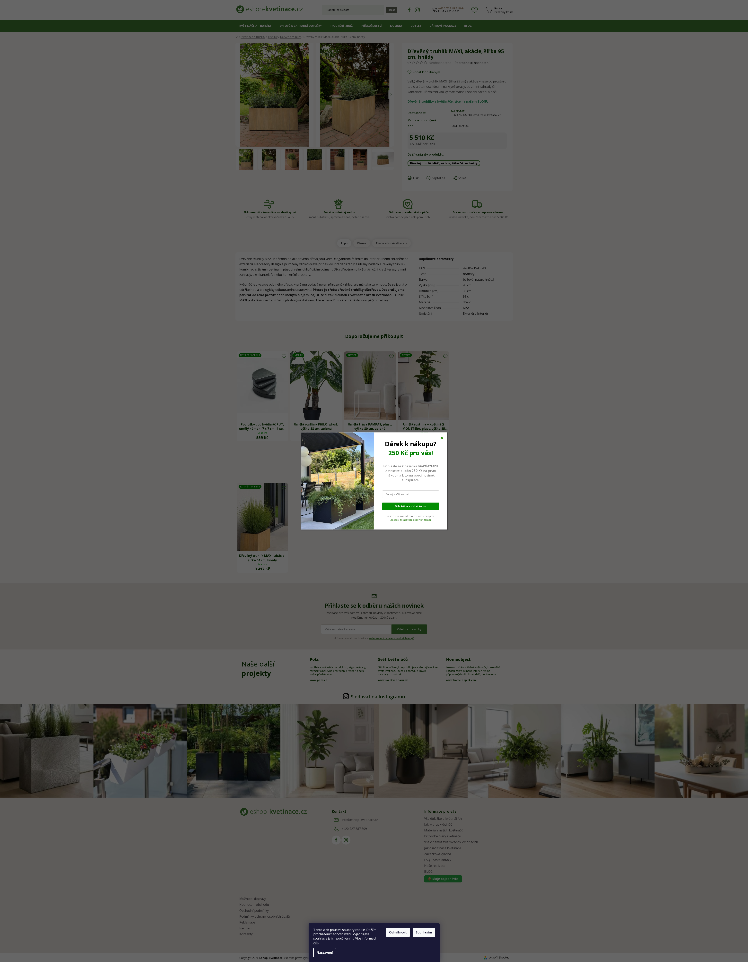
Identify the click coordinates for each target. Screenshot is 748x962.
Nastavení (325, 952)
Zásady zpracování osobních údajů (410, 519)
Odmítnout (398, 932)
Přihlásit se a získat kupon (411, 506)
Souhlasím (424, 932)
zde (315, 943)
